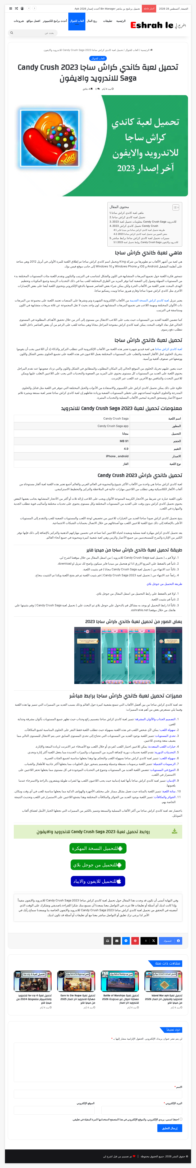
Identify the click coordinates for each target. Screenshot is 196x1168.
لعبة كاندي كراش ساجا (168, 349)
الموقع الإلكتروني (86, 1103)
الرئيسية (121, 21)
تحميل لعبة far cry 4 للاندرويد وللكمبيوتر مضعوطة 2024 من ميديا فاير (33, 999)
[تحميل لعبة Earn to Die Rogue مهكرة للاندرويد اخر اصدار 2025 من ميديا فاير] (76, 981)
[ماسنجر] (126, 941)
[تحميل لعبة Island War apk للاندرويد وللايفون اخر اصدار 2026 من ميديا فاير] (163, 981)
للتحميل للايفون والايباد (95, 881)
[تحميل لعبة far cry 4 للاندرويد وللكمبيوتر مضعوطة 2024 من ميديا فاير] (33, 981)
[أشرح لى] (159, 24)
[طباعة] (107, 941)
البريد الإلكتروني (173, 1103)
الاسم (178, 1086)
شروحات (19, 21)
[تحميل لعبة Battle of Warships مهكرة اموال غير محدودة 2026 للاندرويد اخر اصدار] (120, 981)
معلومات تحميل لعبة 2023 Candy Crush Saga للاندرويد (144, 221)
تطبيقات (107, 21)
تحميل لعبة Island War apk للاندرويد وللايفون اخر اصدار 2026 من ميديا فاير (163, 999)
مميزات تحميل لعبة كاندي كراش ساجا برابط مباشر (140, 238)
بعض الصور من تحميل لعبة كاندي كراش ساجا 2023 (142, 234)
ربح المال (92, 21)
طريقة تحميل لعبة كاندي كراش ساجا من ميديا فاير (141, 230)
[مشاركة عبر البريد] (117, 941)
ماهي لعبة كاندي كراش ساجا (128, 212)
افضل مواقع (33, 21)
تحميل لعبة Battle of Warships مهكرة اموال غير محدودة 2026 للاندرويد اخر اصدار (120, 999)
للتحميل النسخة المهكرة (95, 848)
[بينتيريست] (135, 941)
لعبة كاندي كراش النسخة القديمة (149, 300)
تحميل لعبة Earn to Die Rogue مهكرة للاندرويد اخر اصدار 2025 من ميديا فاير (77, 999)
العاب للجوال (77, 21)
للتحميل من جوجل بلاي (95, 865)
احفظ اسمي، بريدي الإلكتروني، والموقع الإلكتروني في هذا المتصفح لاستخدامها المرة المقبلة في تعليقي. (125, 1119)
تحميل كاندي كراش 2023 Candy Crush (135, 225)
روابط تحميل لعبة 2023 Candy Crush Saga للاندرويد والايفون (147, 242)
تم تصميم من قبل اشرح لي (117, 1156)
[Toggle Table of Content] (174, 207)
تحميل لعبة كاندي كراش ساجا (128, 217)
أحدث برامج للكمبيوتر (55, 21)
